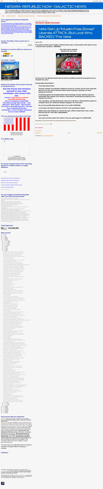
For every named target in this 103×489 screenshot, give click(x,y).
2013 (3, 410)
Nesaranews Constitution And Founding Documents (49, 15)
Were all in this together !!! (8, 282)
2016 (3, 406)
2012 (3, 411)
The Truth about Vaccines (8, 341)
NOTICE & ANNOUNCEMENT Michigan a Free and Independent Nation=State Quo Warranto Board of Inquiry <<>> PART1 (15, 216)
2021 (3, 236)
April (4, 250)
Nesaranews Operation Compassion (26, 15)
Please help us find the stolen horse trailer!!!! (11, 309)
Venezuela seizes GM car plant (9, 370)
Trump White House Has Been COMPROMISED (12, 355)
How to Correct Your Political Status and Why (12, 317)
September (5, 244)
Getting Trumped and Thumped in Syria (11, 389)
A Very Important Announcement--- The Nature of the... (13, 319)
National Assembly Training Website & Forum (11, 202)
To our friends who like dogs (8, 258)
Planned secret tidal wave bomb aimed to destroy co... (13, 321)
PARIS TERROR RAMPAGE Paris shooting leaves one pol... (15, 374)
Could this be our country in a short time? (11, 273)
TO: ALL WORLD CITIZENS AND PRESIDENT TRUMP (14, 340)
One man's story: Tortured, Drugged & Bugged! (12, 382)
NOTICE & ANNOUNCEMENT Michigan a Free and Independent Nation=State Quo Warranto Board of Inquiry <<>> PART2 (15, 218)
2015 (3, 407)
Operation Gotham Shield (8, 335)
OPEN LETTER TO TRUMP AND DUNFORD (12, 274)
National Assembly (11, 15)
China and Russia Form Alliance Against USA (12, 352)
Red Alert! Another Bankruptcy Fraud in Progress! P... (13, 401)
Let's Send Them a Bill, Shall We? (9, 363)
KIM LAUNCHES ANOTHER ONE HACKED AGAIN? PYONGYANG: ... (17, 264)
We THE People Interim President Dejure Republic (12, 203)
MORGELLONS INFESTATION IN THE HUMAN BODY (14, 386)
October (5, 243)
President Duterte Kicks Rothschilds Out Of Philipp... (13, 265)
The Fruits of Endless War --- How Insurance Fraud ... (13, 290)
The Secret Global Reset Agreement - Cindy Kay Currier (14, 300)
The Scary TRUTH (7, 336)
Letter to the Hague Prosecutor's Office (11, 399)
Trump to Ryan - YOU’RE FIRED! (9, 392)
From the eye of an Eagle (8, 257)
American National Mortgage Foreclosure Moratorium (13, 377)
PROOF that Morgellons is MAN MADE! (11, 381)
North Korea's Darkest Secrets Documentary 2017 (13, 271)
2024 (3, 234)
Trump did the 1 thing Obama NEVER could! (11, 361)
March (4, 402)
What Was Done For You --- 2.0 (9, 283)
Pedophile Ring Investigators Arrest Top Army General (13, 372)
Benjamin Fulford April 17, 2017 (9, 369)
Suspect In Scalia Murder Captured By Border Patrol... (13, 311)
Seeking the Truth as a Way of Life (10, 349)
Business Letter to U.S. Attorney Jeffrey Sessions (13, 400)
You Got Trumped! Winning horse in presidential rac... (13, 327)
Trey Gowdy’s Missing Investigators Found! (11, 313)
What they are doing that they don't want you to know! (13, 380)
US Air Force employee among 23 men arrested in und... (14, 315)
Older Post (99, 132)
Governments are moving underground (10, 362)
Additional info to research (8, 383)
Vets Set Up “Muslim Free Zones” (47, 23)
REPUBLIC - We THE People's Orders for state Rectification (14, 213)
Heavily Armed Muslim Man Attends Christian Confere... (14, 342)
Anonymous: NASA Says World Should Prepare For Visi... (14, 347)
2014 (3, 408)
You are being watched (7, 329)
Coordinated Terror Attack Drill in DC (10, 303)
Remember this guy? (7, 294)
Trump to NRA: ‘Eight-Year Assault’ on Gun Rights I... (13, 263)
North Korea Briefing (7, 302)
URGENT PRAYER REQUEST (9, 328)
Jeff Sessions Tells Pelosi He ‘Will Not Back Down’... (13, 326)
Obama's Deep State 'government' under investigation (13, 260)
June (4, 248)
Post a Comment (38, 130)
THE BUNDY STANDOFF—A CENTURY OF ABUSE (13, 268)
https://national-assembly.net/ (23, 25)
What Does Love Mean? (8, 388)
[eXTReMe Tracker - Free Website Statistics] (2, 484)
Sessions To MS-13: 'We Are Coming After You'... (12, 262)
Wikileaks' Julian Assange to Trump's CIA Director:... (13, 291)
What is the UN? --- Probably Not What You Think (12, 254)
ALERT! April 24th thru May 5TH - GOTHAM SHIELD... (14, 334)
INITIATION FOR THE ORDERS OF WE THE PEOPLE (12, 208)
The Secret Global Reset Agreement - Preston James (13, 298)
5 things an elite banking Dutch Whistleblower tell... (13, 323)
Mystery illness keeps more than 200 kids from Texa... (13, 276)
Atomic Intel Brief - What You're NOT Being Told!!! (12, 278)
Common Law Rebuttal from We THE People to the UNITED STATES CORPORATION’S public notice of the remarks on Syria (16, 211)
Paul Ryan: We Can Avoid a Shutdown (10, 296)
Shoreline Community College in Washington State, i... (13, 287)
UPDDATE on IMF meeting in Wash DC (11, 280)
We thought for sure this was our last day (11, 375)
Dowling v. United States (19, 475)
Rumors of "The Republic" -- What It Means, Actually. (13, 251)
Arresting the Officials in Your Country (10, 301)
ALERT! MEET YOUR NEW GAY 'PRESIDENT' (12, 366)
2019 (3, 237)
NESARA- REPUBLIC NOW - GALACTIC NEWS (45, 6)
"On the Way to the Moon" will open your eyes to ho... (13, 270)
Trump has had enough (7, 360)
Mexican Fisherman (7, 394)
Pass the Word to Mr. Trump (8, 284)
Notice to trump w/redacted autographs (9, 198)
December (5, 241)
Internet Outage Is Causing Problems (10, 304)
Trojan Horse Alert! (7, 310)
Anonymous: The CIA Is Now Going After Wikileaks (13, 348)
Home (3, 15)
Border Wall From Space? (8, 288)
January (5, 405)
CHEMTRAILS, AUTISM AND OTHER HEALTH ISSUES (14, 343)
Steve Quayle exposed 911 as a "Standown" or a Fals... (14, 269)
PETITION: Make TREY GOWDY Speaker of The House (14, 353)
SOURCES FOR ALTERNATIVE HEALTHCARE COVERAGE (15, 344)
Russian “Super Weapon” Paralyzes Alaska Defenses (13, 379)
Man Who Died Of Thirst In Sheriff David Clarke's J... (13, 314)
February (5, 403)
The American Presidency (8, 393)
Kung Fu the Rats (6, 295)
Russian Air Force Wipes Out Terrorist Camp (12, 322)
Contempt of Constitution (6, 205)
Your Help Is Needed (7, 281)
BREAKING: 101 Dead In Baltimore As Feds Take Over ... (14, 267)
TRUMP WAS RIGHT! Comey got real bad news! (12, 390)
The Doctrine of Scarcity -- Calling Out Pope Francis (13, 350)
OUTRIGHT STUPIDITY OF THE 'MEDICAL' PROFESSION (15, 385)
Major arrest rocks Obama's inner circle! (11, 359)
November (5, 242)
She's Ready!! (6, 277)
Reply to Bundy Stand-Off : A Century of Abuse (12, 255)
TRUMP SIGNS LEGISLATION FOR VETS (11, 373)
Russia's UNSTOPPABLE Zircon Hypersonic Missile (13, 357)
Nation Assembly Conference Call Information (11, 201)
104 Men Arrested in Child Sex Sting (10, 316)
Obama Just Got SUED (7, 368)
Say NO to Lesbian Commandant (9, 308)
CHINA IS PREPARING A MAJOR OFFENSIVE (12, 339)
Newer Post (38, 132)
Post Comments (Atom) (47, 135)
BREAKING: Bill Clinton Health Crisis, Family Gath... (13, 293)
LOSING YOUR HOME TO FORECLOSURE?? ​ (12, 387)
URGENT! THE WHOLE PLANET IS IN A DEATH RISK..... (14, 256)
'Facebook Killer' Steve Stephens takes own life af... (13, 395)
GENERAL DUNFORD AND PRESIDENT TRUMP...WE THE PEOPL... (17, 320)
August (4, 245)
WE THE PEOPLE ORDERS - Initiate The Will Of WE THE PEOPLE (15, 214)
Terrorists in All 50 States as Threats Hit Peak (12, 354)
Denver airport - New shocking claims (10, 324)
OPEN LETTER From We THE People (9, 204)
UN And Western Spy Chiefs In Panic (10, 306)
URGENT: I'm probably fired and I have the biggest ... (13, 330)
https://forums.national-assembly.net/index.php (18, 98)
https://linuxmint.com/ (5, 189)
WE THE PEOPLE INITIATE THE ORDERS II (10, 209)
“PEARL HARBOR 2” (7, 337)
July (4, 247)
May (4, 249)
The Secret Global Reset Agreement (10, 307)
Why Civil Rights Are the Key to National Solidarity (12, 367)
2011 (3, 412)
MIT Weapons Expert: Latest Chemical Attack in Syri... (13, 396)
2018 (3, 238)
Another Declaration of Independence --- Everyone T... (13, 333)
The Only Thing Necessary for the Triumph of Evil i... (13, 297)
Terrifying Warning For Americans (9, 261)
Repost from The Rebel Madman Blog (10, 376)
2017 (3, 239)
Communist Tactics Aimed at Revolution (11, 275)
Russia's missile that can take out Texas (11, 356)
